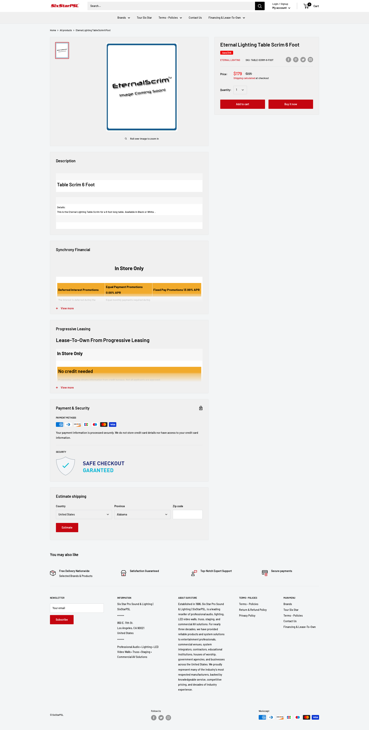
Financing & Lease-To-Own (225, 17)
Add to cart (242, 104)
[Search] (260, 6)
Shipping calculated (244, 78)
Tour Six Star (144, 17)
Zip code (178, 506)
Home (53, 30)
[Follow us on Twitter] (161, 717)
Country (61, 506)
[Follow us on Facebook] (153, 717)
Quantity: (225, 90)
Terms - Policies (168, 17)
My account (279, 7)
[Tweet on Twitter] (303, 59)
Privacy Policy (247, 615)
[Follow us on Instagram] (168, 717)
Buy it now (290, 104)
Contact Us (195, 17)
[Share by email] (310, 59)
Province (119, 506)
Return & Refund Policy (253, 609)
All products (66, 30)
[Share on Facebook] (288, 59)
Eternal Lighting (230, 60)
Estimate (67, 527)
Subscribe (62, 619)
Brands (121, 17)
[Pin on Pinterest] (295, 59)
